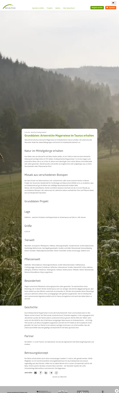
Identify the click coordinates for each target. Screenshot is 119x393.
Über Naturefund (68, 8)
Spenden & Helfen (38, 8)
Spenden (112, 8)
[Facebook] (40, 373)
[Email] (35, 373)
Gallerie (57, 8)
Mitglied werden (97, 8)
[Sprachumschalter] (114, 3)
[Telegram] (51, 373)
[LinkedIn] (46, 373)
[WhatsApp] (56, 373)
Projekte (50, 8)
